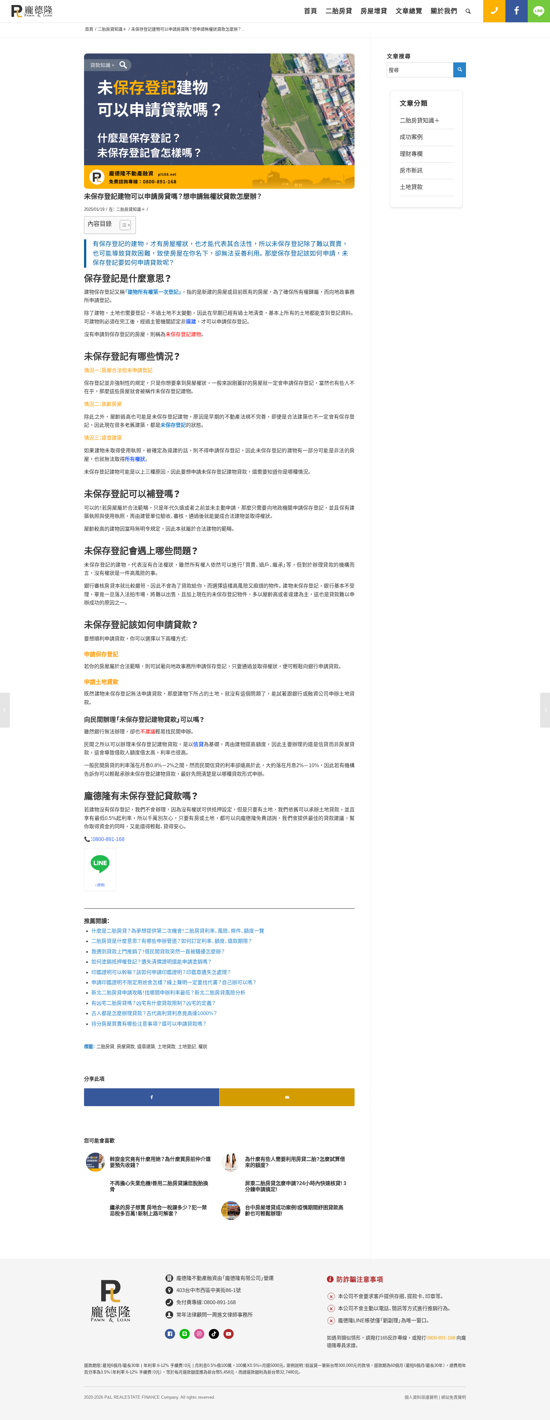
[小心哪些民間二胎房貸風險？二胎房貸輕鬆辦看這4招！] (5, 710)
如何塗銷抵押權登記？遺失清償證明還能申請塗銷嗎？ (151, 961)
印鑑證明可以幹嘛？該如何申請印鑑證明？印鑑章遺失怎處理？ (161, 972)
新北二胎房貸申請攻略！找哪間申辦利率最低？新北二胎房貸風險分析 (168, 992)
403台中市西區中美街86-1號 (208, 1290)
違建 (191, 321)
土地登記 (187, 1046)
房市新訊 (411, 170)
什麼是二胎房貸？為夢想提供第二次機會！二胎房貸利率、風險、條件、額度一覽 (177, 931)
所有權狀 (135, 459)
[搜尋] (468, 11)
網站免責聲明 (453, 1397)
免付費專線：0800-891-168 (206, 1302)
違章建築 (146, 1046)
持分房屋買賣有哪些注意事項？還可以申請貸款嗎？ (149, 1024)
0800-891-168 (108, 839)
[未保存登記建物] (219, 121)
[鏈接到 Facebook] (516, 11)
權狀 (202, 1046)
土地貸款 (166, 1046)
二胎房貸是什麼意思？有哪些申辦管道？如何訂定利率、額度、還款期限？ (171, 941)
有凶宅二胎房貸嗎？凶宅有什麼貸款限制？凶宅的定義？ (153, 1003)
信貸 (198, 744)
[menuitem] (310, 11)
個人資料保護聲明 (421, 1397)
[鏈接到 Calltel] (494, 11)
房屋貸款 (126, 1046)
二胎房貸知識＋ (130, 209)
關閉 (510, 1329)
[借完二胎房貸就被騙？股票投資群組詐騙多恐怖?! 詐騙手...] (545, 710)
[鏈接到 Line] (539, 11)
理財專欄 (411, 154)
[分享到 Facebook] (151, 1097)
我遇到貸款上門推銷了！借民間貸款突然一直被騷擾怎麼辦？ (158, 951)
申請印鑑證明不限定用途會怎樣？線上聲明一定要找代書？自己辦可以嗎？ (174, 982)
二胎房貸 (105, 1046)
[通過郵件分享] (287, 1097)
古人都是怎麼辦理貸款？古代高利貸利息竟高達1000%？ (154, 1013)
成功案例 (411, 137)
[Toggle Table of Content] (122, 225)
